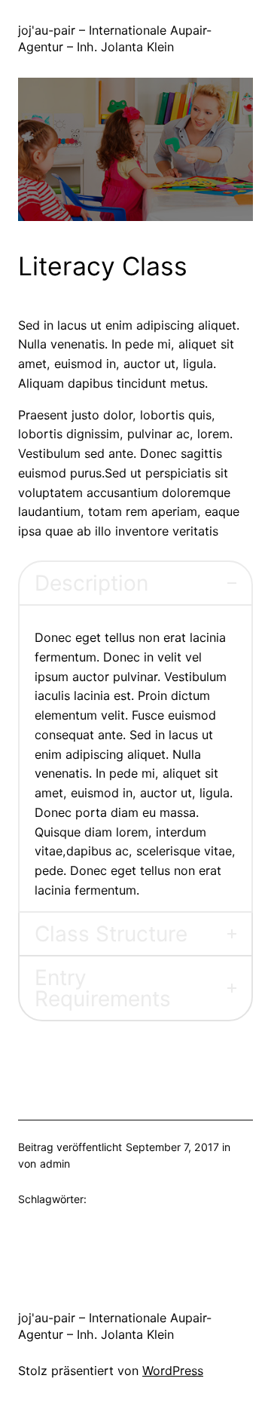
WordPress (172, 1370)
